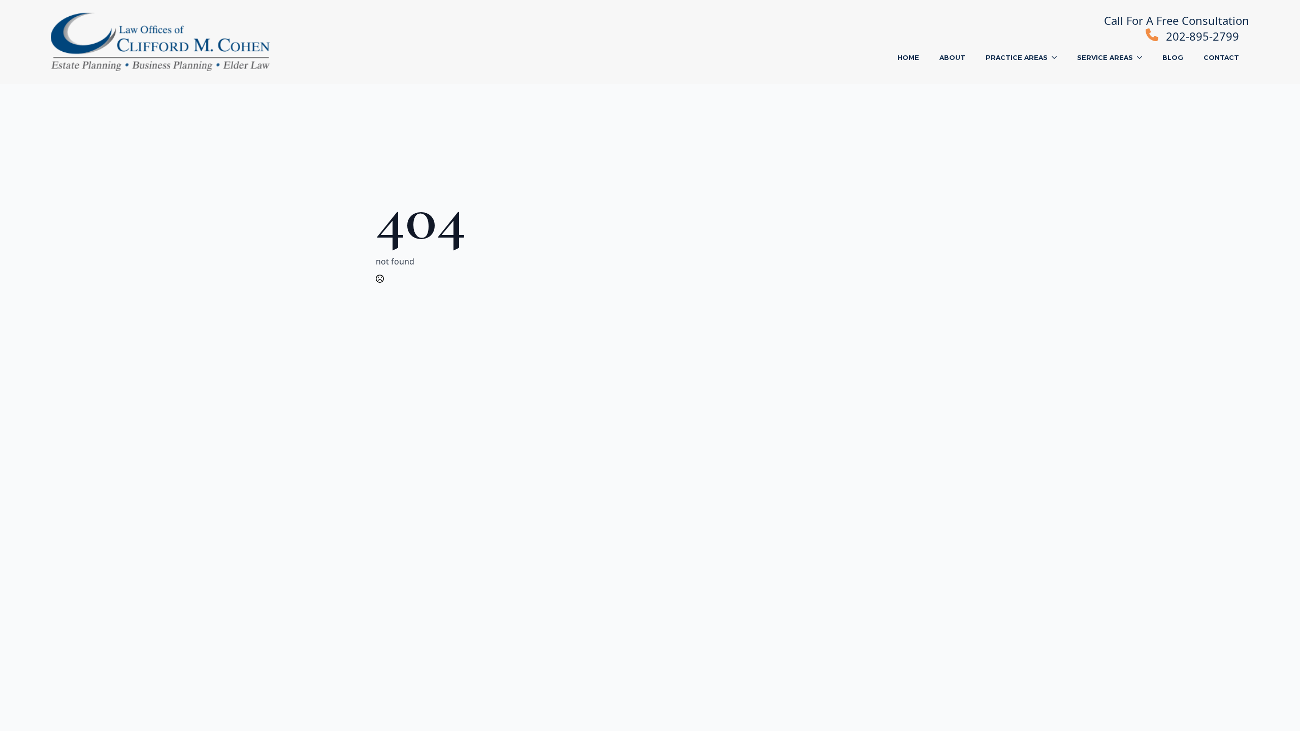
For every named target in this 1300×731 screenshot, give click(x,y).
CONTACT (1221, 57)
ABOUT (952, 57)
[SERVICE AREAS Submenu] (1142, 57)
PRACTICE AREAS (1017, 57)
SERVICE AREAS (1105, 57)
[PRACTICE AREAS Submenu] (1057, 57)
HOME (908, 57)
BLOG (1172, 57)
